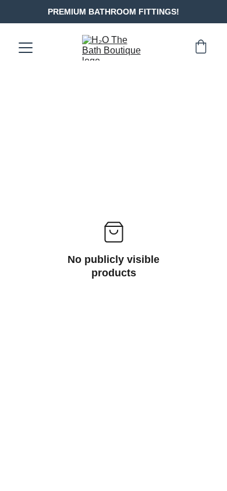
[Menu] (26, 47)
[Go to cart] (200, 47)
